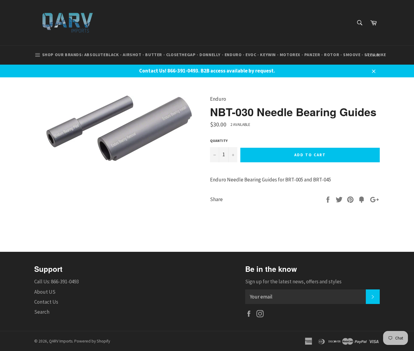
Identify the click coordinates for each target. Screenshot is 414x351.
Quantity (219, 140)
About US (44, 292)
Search (41, 312)
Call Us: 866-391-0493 (56, 281)
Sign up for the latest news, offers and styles (293, 281)
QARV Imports (60, 341)
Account (373, 55)
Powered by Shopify (92, 341)
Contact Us (46, 302)
